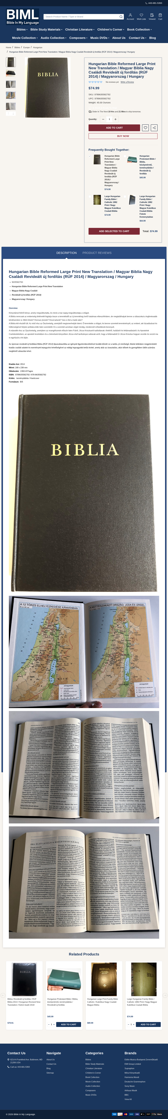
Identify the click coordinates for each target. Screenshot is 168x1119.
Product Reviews (97, 252)
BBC (127, 1095)
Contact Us (136, 37)
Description (66, 252)
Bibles (21, 29)
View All (128, 1099)
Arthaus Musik (131, 1090)
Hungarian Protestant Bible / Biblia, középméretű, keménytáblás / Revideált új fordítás (148, 165)
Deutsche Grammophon (135, 1082)
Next (13, 113)
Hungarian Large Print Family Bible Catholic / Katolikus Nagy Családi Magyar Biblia (102, 1002)
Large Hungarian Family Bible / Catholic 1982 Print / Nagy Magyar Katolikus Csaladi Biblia (142, 1002)
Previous (8, 113)
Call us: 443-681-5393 (20, 1067)
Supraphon (129, 1068)
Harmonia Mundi (132, 1077)
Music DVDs (98, 37)
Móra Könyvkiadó (132, 1073)
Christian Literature (78, 29)
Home (8, 47)
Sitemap (50, 1073)
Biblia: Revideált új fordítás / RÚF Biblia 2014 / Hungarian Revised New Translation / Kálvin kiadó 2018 (24, 1002)
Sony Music (130, 1086)
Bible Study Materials (45, 29)
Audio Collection (52, 37)
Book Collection (138, 29)
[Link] (22, 16)
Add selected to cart (114, 231)
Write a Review (127, 82)
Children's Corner (109, 29)
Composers (77, 37)
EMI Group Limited (133, 1064)
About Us (118, 37)
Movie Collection (24, 37)
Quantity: (93, 119)
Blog (152, 37)
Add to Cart (114, 127)
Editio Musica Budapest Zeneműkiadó (141, 1060)
